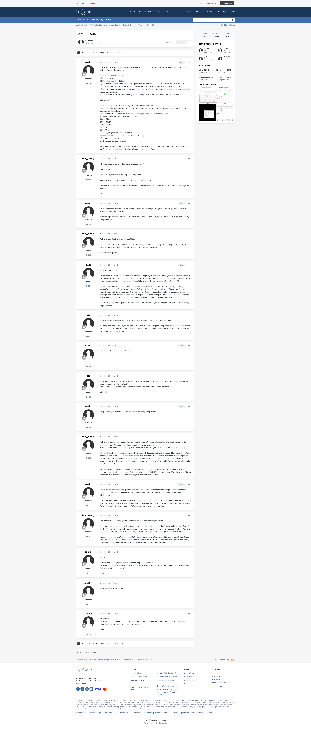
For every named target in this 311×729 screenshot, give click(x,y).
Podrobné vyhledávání (138, 677)
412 (89, 604)
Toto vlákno (222, 20)
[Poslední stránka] (107, 52)
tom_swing (88, 158)
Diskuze (81, 20)
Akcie (99, 43)
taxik (226, 48)
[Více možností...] (189, 62)
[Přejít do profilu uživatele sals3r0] (88, 591)
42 (89, 635)
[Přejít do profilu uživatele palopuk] (88, 621)
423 (89, 336)
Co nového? (80, 3)
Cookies (162, 720)
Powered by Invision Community (155, 723)
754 (89, 83)
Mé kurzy (91, 3)
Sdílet (170, 42)
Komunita (209, 11)
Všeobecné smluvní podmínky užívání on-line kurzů (151, 713)
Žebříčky (109, 20)
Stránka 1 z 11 (117, 53)
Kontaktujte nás (151, 720)
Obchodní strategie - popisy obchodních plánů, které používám (167, 692)
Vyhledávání (189, 684)
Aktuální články (136, 673)
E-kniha (198, 11)
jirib (88, 315)
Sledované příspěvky (95, 20)
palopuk (88, 613)
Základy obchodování (140, 11)
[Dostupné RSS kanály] (232, 660)
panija (88, 552)
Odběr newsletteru (137, 680)
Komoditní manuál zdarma (167, 677)
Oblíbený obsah (190, 680)
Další (102, 53)
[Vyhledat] (232, 20)
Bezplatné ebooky (137, 684)
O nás (232, 11)
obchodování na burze (172, 700)
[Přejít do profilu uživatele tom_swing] (88, 167)
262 (89, 180)
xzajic (90, 41)
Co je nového (189, 677)
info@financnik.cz (83, 683)
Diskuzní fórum (190, 673)
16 (89, 573)
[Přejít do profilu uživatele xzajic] (81, 42)
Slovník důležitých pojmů (166, 673)
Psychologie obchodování (167, 680)
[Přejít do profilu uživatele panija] (88, 560)
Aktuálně (222, 11)
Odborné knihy (217, 686)
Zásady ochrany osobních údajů (88, 713)
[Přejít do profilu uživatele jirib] (88, 323)
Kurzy (179, 11)
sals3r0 (88, 583)
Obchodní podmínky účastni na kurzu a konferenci (192, 713)
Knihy (188, 11)
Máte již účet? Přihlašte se (206, 3)
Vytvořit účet (227, 3)
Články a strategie (163, 11)
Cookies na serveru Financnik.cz (116, 713)
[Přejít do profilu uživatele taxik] (220, 50)
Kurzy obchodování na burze (222, 683)
